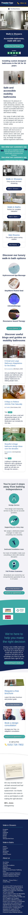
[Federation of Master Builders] (8, 617)
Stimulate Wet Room (8, 838)
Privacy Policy (13, 880)
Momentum (6, 851)
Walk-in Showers (14, 179)
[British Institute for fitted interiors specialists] (8, 610)
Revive (5, 837)
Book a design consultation (11, 724)
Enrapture (5, 829)
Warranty (5, 866)
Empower (5, 848)
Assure (5, 846)
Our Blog (5, 863)
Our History (6, 862)
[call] (18, 3)
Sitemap (5, 880)
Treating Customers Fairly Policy (11, 874)
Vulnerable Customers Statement (11, 873)
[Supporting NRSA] (20, 610)
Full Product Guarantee (14, 571)
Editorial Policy (7, 868)
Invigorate (5, 832)
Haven (4, 849)
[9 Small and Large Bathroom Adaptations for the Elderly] (14, 363)
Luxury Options (13, 328)
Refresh (5, 834)
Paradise (5, 852)
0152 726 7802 (15, 744)
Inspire (4, 831)
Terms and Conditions (8, 865)
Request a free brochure (12, 692)
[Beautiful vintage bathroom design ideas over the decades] (14, 450)
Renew (5, 835)
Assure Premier (7, 854)
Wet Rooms (14, 235)
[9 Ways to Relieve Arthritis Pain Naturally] (14, 405)
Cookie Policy (6, 881)
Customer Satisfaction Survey (11, 876)
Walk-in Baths (14, 207)
